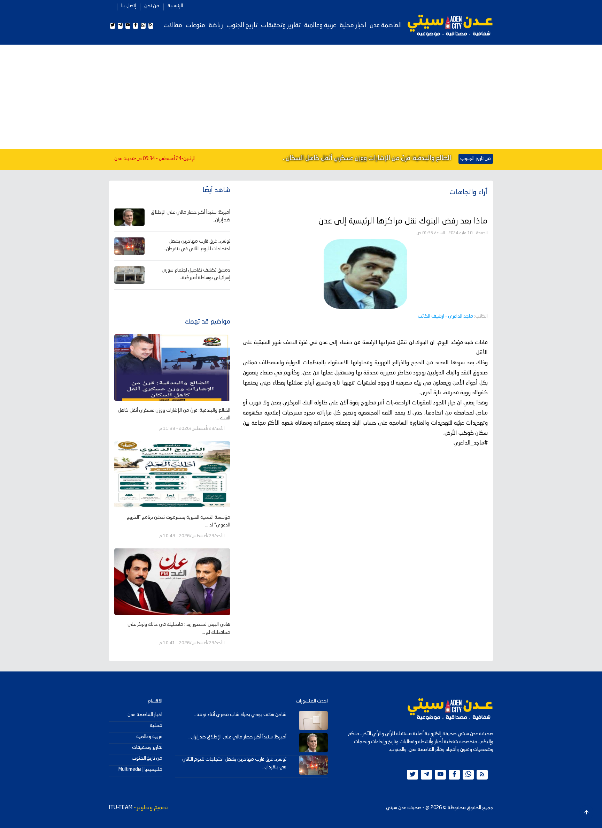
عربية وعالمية (320, 25)
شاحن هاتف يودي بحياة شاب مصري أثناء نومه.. (240, 714)
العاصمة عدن (386, 25)
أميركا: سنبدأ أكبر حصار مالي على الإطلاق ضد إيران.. (237, 737)
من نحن (151, 5)
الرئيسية (175, 5)
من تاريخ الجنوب (147, 758)
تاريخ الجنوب (241, 25)
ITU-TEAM (120, 808)
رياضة (216, 25)
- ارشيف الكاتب (445, 316)
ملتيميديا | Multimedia (140, 769)
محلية (156, 725)
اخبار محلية (353, 25)
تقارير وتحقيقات (281, 25)
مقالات (172, 25)
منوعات (195, 25)
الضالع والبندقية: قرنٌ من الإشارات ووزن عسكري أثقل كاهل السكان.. (367, 158)
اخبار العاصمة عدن (145, 714)
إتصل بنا (128, 5)
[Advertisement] (301, 97)
